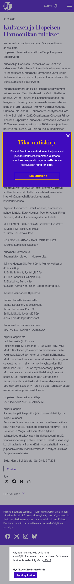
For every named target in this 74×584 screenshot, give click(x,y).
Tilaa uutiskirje (37, 175)
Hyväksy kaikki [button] (25, 575)
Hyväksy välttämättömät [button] (29, 569)
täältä (47, 560)
